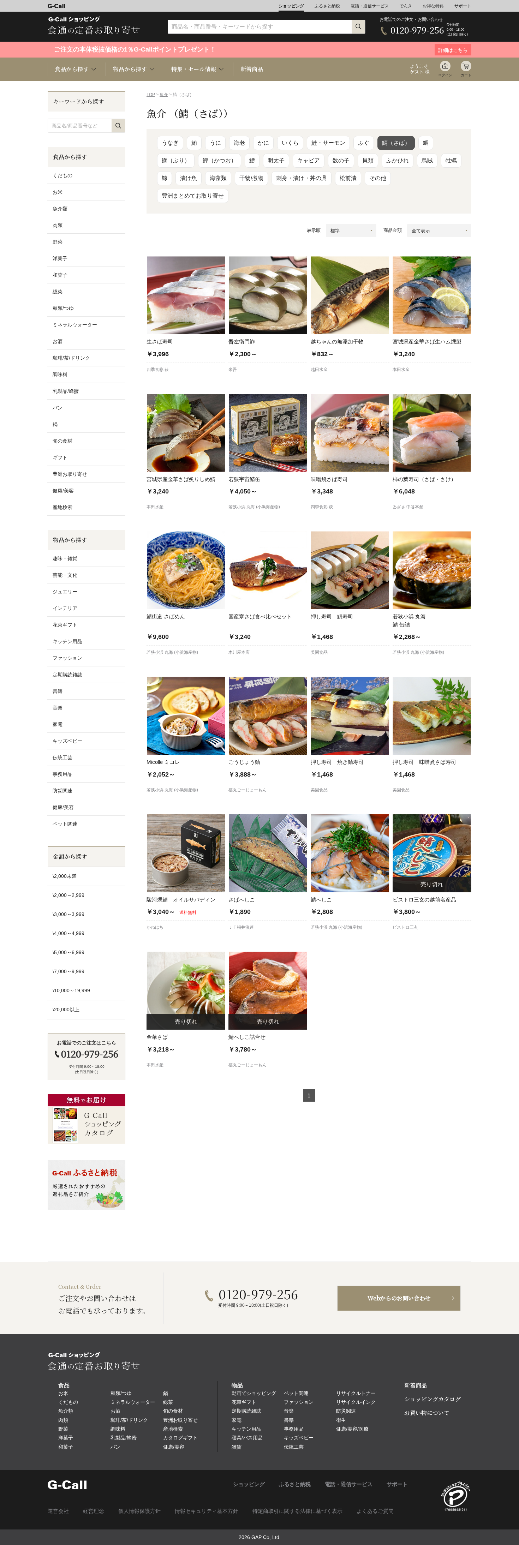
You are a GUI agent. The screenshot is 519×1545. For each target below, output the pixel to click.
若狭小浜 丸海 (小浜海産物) (254, 506)
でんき (405, 6)
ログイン (445, 75)
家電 (57, 724)
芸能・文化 (65, 575)
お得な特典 (433, 6)
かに (263, 143)
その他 (377, 178)
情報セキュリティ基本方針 (206, 1511)
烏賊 (427, 160)
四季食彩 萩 (158, 369)
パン (57, 408)
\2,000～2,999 (68, 895)
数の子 (341, 160)
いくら (290, 143)
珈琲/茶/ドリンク (71, 358)
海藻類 (218, 178)
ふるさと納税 (327, 6)
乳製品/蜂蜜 (66, 391)
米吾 (232, 369)
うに (215, 143)
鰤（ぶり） (176, 160)
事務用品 (62, 774)
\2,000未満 (65, 876)
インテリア (65, 608)
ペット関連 (65, 824)
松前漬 (348, 178)
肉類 (57, 225)
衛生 (341, 1420)
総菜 (57, 291)
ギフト (60, 457)
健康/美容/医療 (352, 1429)
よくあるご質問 (375, 1511)
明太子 (276, 160)
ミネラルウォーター (75, 325)
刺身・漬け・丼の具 (301, 178)
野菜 (57, 242)
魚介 (164, 94)
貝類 (368, 160)
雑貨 (236, 1447)
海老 (239, 143)
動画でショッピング (254, 1393)
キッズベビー (67, 741)
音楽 (57, 708)
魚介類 (60, 208)
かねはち (155, 927)
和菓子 (60, 275)
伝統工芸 (62, 757)
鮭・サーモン (328, 143)
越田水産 (319, 369)
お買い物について (426, 1413)
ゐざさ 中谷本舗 (408, 506)
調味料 (60, 374)
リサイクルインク (356, 1402)
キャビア (308, 160)
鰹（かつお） (220, 160)
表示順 (314, 230)
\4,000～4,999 (68, 933)
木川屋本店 (239, 652)
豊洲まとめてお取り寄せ (193, 196)
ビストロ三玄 (405, 927)
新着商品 (251, 69)
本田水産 (401, 369)
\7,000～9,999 (68, 971)
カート (466, 75)
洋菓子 (60, 258)
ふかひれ (397, 160)
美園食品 (319, 652)
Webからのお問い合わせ (399, 1298)
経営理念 (93, 1511)
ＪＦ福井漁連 (241, 927)
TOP (151, 94)
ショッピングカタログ (432, 1399)
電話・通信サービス (370, 6)
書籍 (57, 691)
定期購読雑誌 (67, 674)
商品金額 (392, 230)
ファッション (67, 658)
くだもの (62, 175)
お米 (57, 192)
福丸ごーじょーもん (247, 790)
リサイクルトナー (356, 1393)
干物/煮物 (251, 178)
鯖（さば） (396, 143)
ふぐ (363, 143)
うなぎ (170, 143)
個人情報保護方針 (139, 1511)
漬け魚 (188, 178)
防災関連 (62, 791)
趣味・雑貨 (65, 558)
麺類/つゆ (63, 308)
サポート (462, 6)
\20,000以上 (66, 1009)
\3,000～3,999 (68, 914)
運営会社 (58, 1511)
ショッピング (291, 6)
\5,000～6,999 (68, 952)
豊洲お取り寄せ (70, 474)
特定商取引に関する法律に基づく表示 (297, 1511)
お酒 (57, 341)
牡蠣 (451, 160)
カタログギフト (180, 1438)
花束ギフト (65, 625)
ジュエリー (65, 591)
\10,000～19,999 (71, 990)
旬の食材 (62, 441)
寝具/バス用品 (247, 1438)
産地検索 (62, 507)
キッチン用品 (67, 641)
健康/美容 (63, 490)
